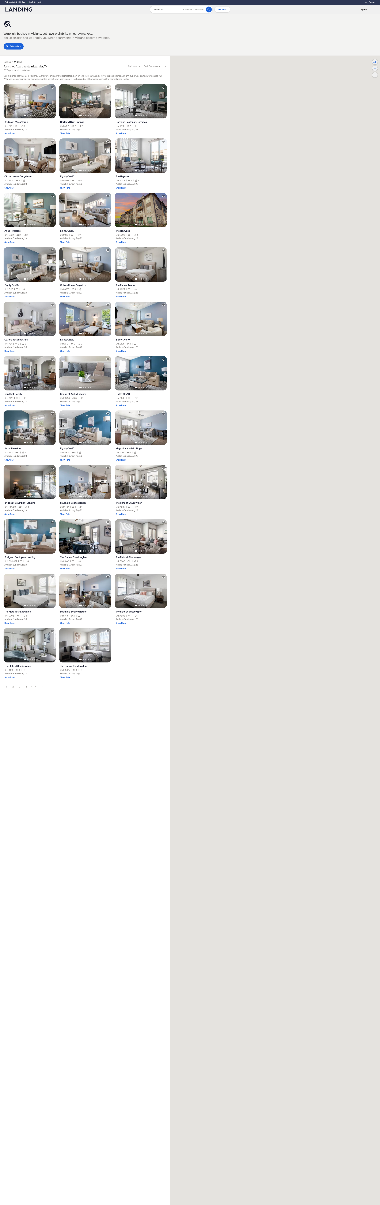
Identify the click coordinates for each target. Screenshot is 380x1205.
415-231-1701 (19, 2)
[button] (193, 9)
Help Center (369, 2)
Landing (7, 62)
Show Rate (9, 133)
